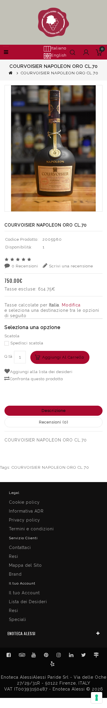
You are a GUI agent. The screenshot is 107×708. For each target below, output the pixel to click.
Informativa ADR (26, 511)
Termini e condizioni (31, 528)
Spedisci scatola (26, 343)
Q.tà (8, 356)
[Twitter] (21, 655)
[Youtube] (33, 655)
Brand (15, 574)
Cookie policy (24, 502)
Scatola (12, 336)
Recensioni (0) (53, 422)
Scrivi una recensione (71, 266)
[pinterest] (46, 655)
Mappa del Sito (25, 565)
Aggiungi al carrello (63, 357)
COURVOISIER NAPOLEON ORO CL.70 (50, 467)
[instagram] (58, 655)
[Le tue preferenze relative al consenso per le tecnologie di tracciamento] (96, 697)
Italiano (58, 48)
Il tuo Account (24, 592)
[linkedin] (71, 655)
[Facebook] (8, 655)
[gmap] (96, 655)
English (59, 55)
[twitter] (83, 655)
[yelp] (52, 663)
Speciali (17, 619)
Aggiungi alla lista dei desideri (41, 372)
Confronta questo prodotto (36, 379)
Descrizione (54, 410)
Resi (13, 556)
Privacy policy (24, 520)
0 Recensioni (25, 266)
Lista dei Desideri (28, 601)
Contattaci (20, 547)
